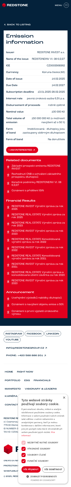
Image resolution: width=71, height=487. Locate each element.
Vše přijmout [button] (30, 469)
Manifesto (13, 389)
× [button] (64, 397)
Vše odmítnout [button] (53, 469)
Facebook (34, 334)
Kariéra (11, 396)
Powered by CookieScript (43, 480)
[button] (42, 476)
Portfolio (12, 380)
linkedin (52, 334)
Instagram (13, 334)
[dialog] (43, 439)
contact (11, 405)
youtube (12, 340)
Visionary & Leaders (41, 389)
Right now (25, 372)
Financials (42, 380)
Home (9, 372)
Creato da (13, 461)
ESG (27, 380)
